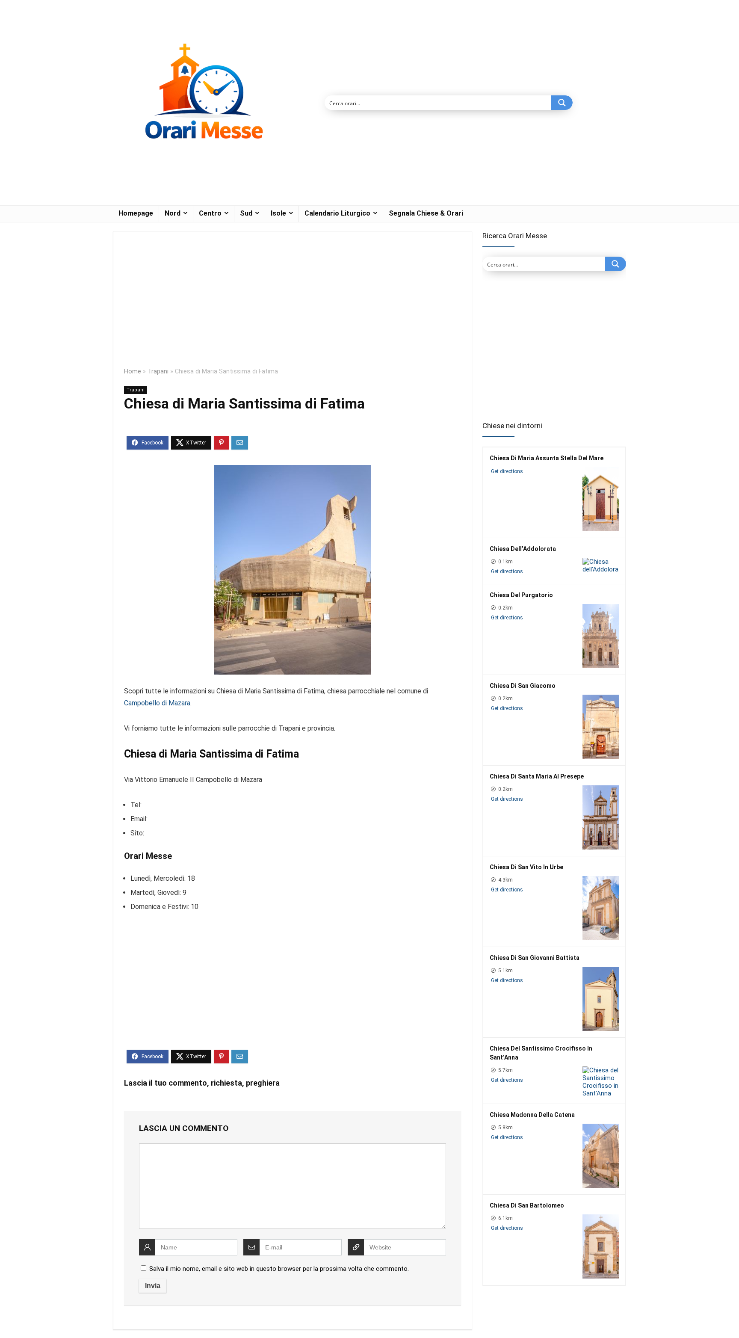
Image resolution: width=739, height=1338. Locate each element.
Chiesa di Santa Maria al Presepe (537, 776)
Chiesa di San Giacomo (523, 685)
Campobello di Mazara (157, 703)
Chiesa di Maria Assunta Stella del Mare (546, 458)
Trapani (158, 371)
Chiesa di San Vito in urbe (526, 867)
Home (132, 371)
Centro (210, 213)
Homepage (135, 213)
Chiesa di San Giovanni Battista (534, 957)
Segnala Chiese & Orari (426, 213)
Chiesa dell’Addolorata (523, 548)
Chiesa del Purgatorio (521, 595)
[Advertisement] (292, 305)
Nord (172, 213)
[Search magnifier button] (562, 102)
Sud (246, 213)
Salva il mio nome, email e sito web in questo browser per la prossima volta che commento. (279, 1269)
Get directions (507, 471)
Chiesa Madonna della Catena (532, 1114)
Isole (278, 213)
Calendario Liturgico (337, 213)
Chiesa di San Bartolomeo (527, 1205)
